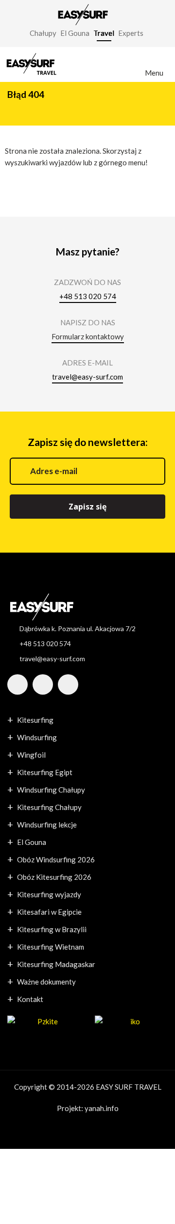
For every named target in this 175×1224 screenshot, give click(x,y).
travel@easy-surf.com (87, 376)
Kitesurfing (35, 719)
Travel (103, 33)
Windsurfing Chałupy (51, 789)
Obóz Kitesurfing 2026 (54, 877)
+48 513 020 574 (87, 296)
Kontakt (30, 999)
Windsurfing (37, 737)
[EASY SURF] (82, 13)
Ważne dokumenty (46, 981)
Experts (130, 33)
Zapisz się (87, 506)
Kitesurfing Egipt (44, 772)
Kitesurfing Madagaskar (56, 964)
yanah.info (102, 1108)
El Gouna (74, 33)
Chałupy (43, 33)
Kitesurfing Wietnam (50, 946)
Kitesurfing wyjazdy (49, 894)
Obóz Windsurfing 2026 (56, 859)
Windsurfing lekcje (47, 824)
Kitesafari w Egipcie (49, 911)
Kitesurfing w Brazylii (52, 929)
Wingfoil (31, 754)
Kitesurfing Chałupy (49, 807)
